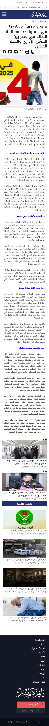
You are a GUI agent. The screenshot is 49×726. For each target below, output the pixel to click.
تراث (43, 677)
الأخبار (42, 661)
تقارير (34, 21)
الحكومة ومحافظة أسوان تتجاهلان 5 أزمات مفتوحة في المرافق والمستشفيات (26, 7)
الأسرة (42, 652)
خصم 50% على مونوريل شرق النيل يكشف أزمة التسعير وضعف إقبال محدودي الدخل (27, 462)
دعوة (43, 644)
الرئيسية (43, 21)
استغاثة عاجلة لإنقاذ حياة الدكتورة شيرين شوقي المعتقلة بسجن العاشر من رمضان (25, 494)
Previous (2, 7)
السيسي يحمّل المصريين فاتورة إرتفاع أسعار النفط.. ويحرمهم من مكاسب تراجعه (26, 561)
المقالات (41, 665)
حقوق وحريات (39, 682)
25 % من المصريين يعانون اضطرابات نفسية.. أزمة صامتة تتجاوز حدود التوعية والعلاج (26, 619)
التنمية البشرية (38, 648)
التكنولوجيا (40, 640)
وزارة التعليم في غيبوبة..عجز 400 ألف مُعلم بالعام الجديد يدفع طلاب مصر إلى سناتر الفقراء (25, 590)
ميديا (42, 656)
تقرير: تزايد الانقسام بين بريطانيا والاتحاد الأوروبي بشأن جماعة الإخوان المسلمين (28, 532)
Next (6, 7)
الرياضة (42, 673)
